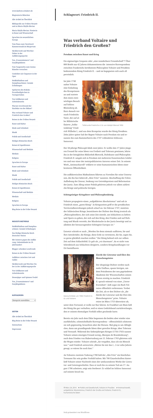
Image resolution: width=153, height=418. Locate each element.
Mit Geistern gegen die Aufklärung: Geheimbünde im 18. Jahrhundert (24, 242)
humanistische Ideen (72, 392)
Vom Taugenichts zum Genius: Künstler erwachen (24, 68)
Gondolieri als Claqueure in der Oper (24, 75)
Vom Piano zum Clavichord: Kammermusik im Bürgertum (24, 45)
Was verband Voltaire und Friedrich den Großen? (22, 114)
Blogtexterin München (21, 15)
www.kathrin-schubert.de (22, 11)
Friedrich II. (116, 390)
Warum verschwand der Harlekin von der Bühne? (22, 107)
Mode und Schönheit (20, 128)
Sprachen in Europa (20, 162)
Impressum (16, 329)
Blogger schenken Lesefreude (24, 249)
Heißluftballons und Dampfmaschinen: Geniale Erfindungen (22, 83)
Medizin (15, 154)
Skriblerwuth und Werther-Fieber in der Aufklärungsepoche (23, 53)
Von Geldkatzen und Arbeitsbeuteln (20, 100)
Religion (15, 158)
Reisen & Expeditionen (21, 145)
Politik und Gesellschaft (21, 136)
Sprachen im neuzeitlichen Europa (22, 38)
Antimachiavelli (124, 387)
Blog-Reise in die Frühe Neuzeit (24, 209)
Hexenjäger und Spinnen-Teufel (25, 277)
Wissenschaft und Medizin (22, 149)
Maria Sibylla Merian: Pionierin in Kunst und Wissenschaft (24, 31)
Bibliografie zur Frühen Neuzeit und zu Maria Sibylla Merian (24, 25)
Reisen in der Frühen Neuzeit (23, 119)
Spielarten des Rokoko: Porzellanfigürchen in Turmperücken (21, 92)
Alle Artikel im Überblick (22, 19)
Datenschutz (17, 325)
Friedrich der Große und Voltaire (98, 390)
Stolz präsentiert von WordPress (76, 412)
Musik (14, 132)
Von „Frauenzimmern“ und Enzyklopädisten (23, 61)
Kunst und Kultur (19, 124)
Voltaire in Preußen (106, 387)
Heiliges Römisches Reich (22, 141)
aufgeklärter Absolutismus (74, 390)
